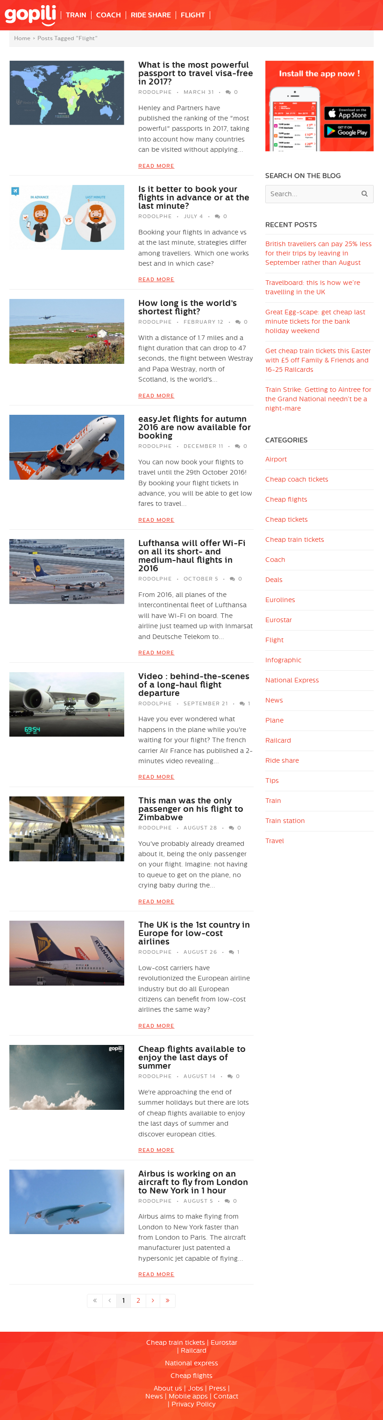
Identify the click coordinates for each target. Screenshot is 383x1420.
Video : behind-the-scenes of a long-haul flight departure (193, 684)
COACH (108, 15)
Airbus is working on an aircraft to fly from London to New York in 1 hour (193, 1182)
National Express (292, 680)
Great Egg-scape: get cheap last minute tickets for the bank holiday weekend (315, 321)
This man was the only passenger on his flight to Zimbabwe (190, 809)
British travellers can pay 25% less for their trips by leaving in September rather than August (318, 253)
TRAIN (76, 15)
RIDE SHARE (151, 15)
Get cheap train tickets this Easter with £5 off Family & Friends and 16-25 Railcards (318, 360)
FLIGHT (193, 15)
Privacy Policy (193, 1404)
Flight (274, 640)
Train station (285, 821)
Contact (225, 1396)
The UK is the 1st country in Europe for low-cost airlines (194, 933)
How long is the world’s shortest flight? (187, 307)
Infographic (283, 660)
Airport (276, 459)
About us (168, 1388)
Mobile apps (188, 1396)
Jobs (195, 1388)
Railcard (278, 741)
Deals (274, 580)
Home (22, 38)
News (274, 700)
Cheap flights (286, 500)
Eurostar (278, 620)
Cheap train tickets (294, 540)
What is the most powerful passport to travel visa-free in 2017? (195, 73)
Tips (272, 781)
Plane (274, 720)
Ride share (282, 761)
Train (273, 801)
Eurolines (280, 600)
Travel (274, 841)
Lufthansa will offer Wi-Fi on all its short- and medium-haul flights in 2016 (192, 556)
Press (217, 1388)
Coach (275, 560)
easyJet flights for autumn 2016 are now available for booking (194, 427)
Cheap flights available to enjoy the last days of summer (192, 1057)
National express (191, 1363)
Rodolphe (155, 92)
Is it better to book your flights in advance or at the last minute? (193, 197)
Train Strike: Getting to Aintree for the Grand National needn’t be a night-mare (318, 399)
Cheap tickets (286, 520)
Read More (156, 166)
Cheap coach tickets (296, 479)
